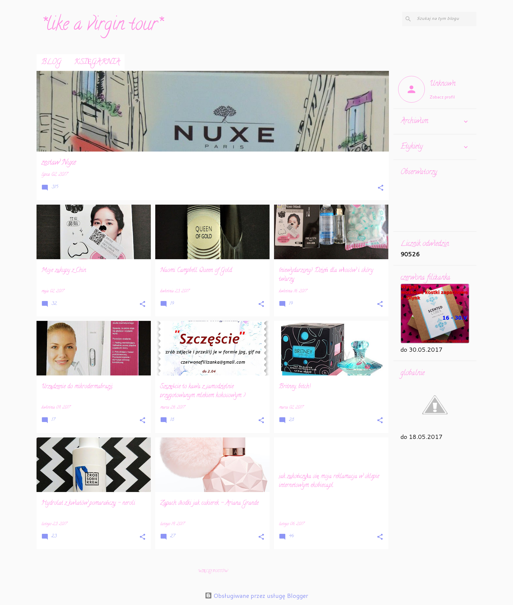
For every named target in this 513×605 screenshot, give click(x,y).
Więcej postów (213, 571)
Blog (51, 62)
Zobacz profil (442, 97)
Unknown (442, 84)
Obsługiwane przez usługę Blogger (260, 595)
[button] (380, 188)
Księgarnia (97, 62)
